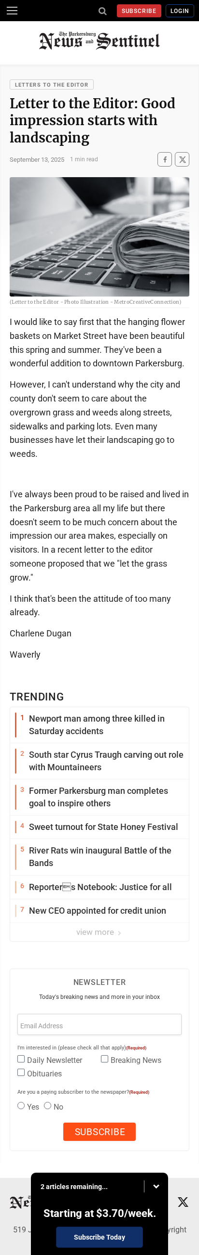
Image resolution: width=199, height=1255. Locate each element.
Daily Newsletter (54, 1060)
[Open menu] (12, 10)
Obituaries (44, 1073)
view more (96, 932)
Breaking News (136, 1060)
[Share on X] (182, 159)
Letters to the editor (51, 85)
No (58, 1107)
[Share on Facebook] (164, 159)
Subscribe (139, 11)
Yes (33, 1107)
